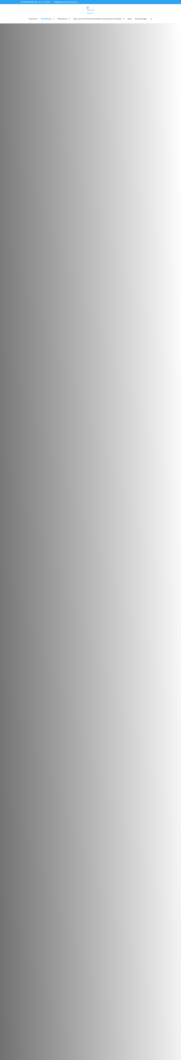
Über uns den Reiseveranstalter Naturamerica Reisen (97, 19)
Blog (130, 19)
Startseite (33, 19)
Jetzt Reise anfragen (35, 569)
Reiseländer (46, 19)
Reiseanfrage (141, 19)
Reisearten (62, 19)
